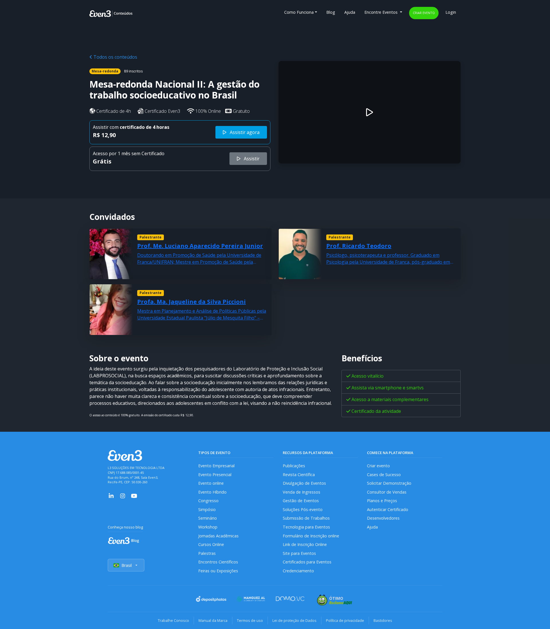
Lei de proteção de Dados (294, 620)
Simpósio (207, 509)
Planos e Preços (382, 500)
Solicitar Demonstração (389, 483)
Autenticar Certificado (387, 509)
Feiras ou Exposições (218, 570)
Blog (330, 12)
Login (450, 12)
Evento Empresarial (216, 465)
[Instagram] (122, 495)
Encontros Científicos (218, 562)
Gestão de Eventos (301, 500)
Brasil (126, 565)
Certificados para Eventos (307, 562)
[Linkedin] (111, 495)
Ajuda (349, 12)
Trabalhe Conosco (173, 620)
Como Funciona (299, 12)
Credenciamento (298, 570)
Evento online (211, 483)
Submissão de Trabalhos (306, 518)
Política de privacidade (345, 620)
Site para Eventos (299, 553)
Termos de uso (250, 620)
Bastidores (383, 620)
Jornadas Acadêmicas (218, 536)
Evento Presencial (214, 474)
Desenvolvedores (383, 518)
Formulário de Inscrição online (311, 536)
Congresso (208, 500)
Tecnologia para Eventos (306, 527)
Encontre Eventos (381, 12)
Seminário (207, 518)
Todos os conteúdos (114, 57)
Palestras (207, 553)
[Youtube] (134, 495)
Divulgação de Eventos (304, 483)
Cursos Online (211, 544)
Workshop (207, 527)
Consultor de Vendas (386, 492)
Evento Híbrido (212, 492)
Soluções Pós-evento (303, 509)
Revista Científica (299, 474)
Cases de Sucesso (384, 474)
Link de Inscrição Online (305, 544)
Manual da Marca (213, 620)
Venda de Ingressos (301, 492)
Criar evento (424, 13)
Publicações (294, 465)
